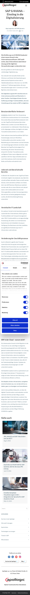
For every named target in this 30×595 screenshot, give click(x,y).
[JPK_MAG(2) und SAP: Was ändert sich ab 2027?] (15, 433)
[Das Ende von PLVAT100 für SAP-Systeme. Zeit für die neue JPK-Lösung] (15, 462)
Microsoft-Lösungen (6, 523)
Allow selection (15, 325)
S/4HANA (4, 115)
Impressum (14, 592)
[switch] (25, 302)
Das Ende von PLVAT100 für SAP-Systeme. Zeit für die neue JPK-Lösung (14, 467)
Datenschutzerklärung (23, 592)
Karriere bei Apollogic (10, 561)
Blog (22, 561)
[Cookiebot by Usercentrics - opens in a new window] (21, 263)
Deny (15, 330)
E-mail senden (24, 1)
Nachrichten (4, 527)
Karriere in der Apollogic (8, 519)
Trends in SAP (5, 535)
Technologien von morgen (8, 531)
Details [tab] (15, 268)
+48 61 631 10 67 (8, 1)
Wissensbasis (5, 539)
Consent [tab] (5, 268)
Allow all (15, 320)
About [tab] (24, 268)
